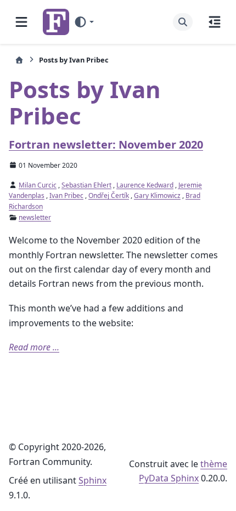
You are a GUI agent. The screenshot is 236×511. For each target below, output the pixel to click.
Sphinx (92, 480)
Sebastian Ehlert (86, 185)
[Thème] (84, 22)
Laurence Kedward (144, 185)
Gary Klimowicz (157, 195)
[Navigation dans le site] (21, 22)
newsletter (35, 217)
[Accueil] (19, 60)
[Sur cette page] (214, 22)
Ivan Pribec (66, 195)
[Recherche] (182, 22)
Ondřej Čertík (108, 195)
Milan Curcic (38, 185)
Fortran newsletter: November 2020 (106, 144)
